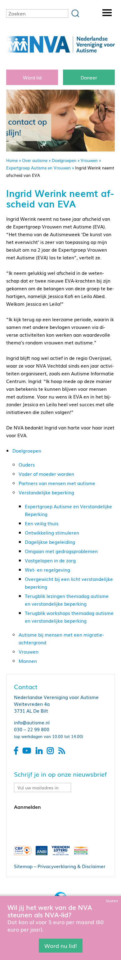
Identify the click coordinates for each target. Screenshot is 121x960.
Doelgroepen (64, 160)
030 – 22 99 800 (31, 729)
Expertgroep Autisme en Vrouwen (38, 168)
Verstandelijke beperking (46, 492)
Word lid (32, 77)
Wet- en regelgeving (47, 569)
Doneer (89, 77)
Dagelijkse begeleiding (50, 541)
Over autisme (34, 160)
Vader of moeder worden (46, 473)
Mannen (28, 660)
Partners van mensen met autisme (57, 483)
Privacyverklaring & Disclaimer (71, 866)
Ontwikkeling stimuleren (52, 532)
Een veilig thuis (41, 523)
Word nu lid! (60, 945)
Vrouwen (89, 160)
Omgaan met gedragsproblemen (61, 551)
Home (12, 160)
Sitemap (23, 866)
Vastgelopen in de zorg (50, 560)
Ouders (27, 464)
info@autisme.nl (32, 722)
